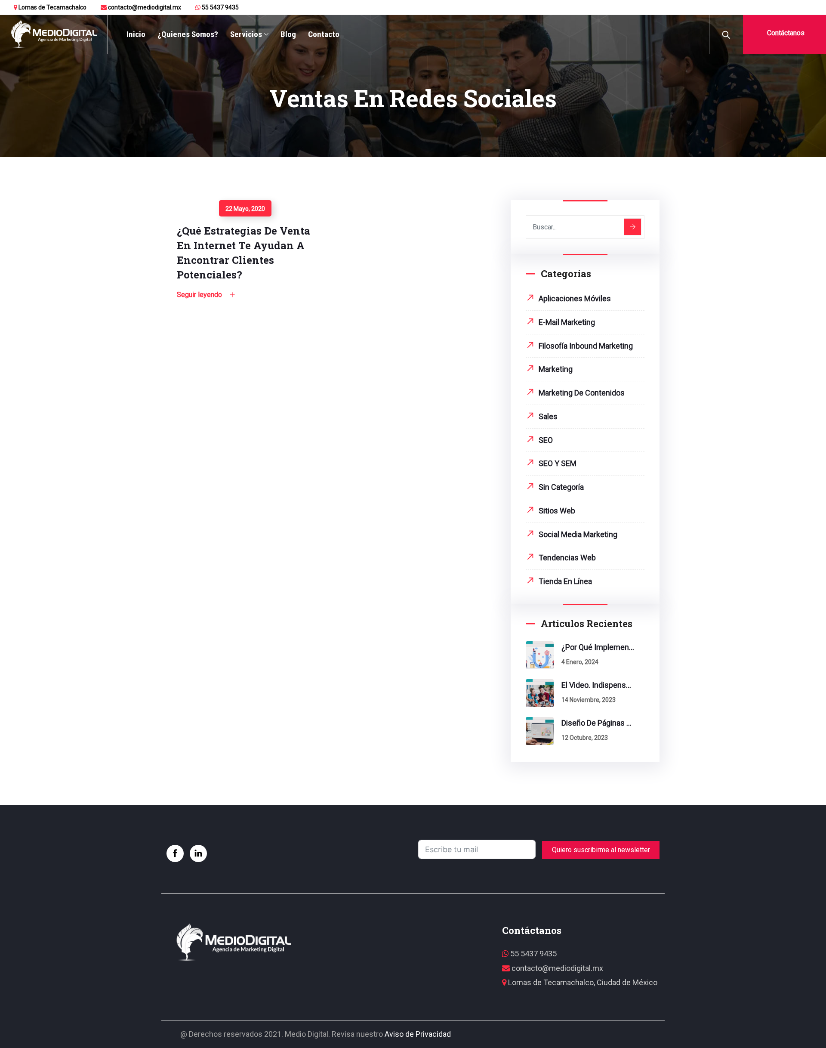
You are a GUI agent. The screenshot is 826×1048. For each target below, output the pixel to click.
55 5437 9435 (219, 7)
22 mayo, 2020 (245, 208)
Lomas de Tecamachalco (51, 7)
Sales (548, 416)
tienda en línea (565, 581)
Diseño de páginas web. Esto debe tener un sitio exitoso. (598, 722)
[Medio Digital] (54, 34)
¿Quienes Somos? (187, 34)
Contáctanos (784, 33)
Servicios (246, 34)
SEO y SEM (557, 463)
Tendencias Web (567, 557)
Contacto (323, 34)
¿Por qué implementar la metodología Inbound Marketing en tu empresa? (598, 647)
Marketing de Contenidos (582, 392)
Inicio (135, 34)
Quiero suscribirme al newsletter (601, 850)
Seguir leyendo (198, 204)
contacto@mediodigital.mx (144, 7)
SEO (546, 440)
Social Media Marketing (578, 534)
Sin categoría (561, 487)
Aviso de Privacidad (418, 1034)
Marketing (556, 369)
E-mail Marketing (567, 322)
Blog (288, 34)
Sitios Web (557, 510)
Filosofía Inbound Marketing (586, 345)
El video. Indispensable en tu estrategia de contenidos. (598, 684)
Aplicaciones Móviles (575, 298)
